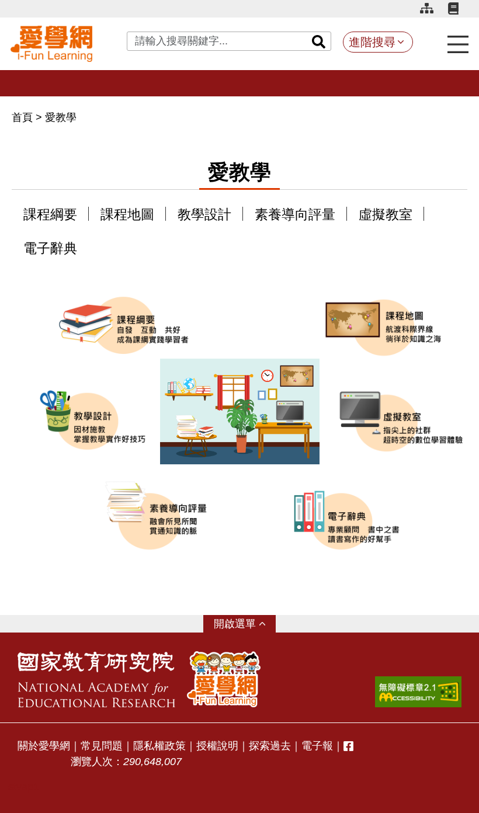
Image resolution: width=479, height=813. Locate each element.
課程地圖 (127, 214)
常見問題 (102, 746)
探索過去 (270, 746)
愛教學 (61, 117)
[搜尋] (319, 41)
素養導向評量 (295, 214)
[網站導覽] (431, 10)
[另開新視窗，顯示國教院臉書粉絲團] (348, 746)
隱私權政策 (159, 746)
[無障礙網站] (418, 691)
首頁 (24, 117)
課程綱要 (50, 214)
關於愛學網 (44, 746)
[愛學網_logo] (51, 44)
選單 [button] (245, 624)
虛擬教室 (385, 214)
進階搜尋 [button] (372, 42)
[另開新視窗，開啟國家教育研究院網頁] (96, 679)
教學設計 (204, 214)
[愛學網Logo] (224, 679)
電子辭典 (50, 248)
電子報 (317, 746)
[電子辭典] (458, 10)
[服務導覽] (457, 43)
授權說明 (217, 746)
